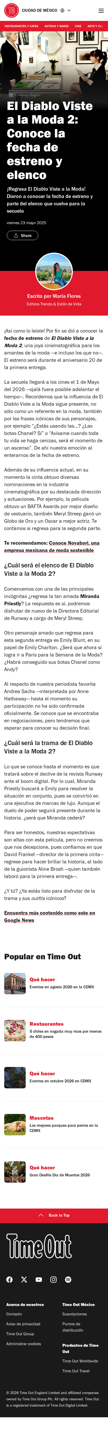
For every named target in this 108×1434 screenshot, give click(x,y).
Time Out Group (20, 1334)
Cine (78, 26)
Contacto (14, 1315)
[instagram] (53, 1279)
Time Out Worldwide (80, 1362)
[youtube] (39, 1279)
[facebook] (9, 1279)
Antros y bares (57, 26)
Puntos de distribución (72, 1327)
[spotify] (68, 1279)
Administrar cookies (23, 1344)
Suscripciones (74, 1315)
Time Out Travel (76, 1371)
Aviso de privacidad (23, 1324)
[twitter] (24, 1279)
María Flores (67, 297)
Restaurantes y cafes (21, 26)
